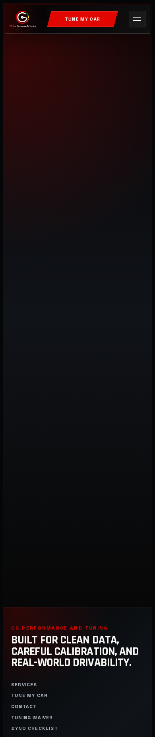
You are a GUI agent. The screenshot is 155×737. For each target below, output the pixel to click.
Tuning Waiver (32, 718)
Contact (24, 707)
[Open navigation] (137, 19)
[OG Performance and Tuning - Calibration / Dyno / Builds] (23, 19)
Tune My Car (83, 19)
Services (24, 685)
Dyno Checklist (34, 728)
